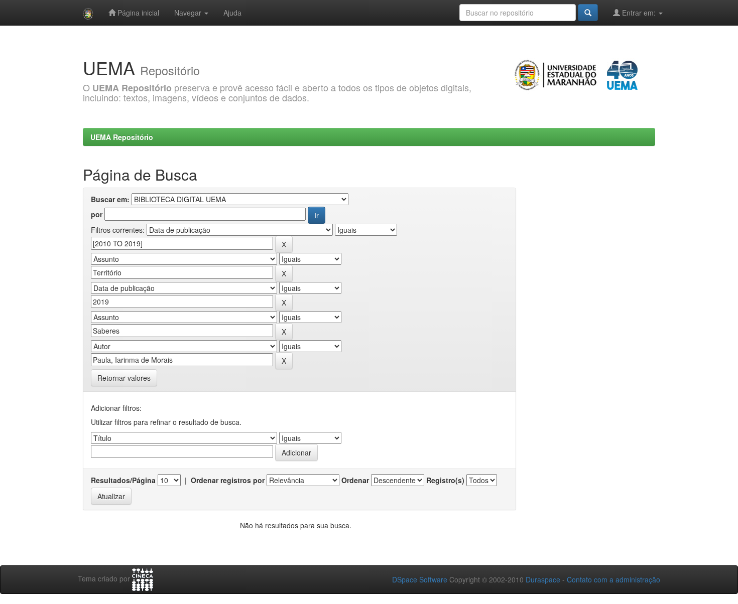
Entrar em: (639, 13)
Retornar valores (124, 378)
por (96, 214)
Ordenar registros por (228, 480)
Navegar (188, 13)
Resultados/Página (123, 480)
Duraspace (543, 579)
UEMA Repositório (121, 137)
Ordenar (355, 480)
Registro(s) (445, 480)
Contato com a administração (613, 579)
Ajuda (232, 13)
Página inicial (137, 13)
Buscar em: (110, 199)
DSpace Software (419, 579)
